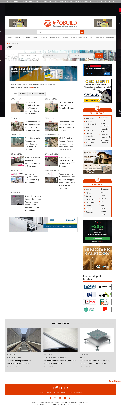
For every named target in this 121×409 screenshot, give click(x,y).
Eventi (91, 37)
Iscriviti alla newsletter (82, 1)
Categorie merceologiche (79, 37)
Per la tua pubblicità (60, 392)
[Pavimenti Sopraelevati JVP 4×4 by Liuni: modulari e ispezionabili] (97, 340)
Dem (15, 94)
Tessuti (103, 211)
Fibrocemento (105, 189)
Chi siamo (41, 392)
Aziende (9, 37)
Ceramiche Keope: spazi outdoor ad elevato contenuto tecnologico (66, 125)
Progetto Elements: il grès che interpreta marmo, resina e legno (33, 161)
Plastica (103, 199)
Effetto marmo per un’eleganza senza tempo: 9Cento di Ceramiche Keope (32, 125)
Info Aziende (43, 37)
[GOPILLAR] (89, 309)
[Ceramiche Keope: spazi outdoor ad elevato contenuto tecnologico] (51, 125)
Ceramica (89, 209)
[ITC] (89, 287)
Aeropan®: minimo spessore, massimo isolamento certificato (59, 361)
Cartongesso (90, 202)
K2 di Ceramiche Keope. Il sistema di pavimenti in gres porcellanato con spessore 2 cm (67, 144)
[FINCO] (105, 302)
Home (8, 43)
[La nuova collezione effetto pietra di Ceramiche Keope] (51, 106)
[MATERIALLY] (105, 287)
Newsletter (110, 37)
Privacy (81, 405)
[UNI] (89, 294)
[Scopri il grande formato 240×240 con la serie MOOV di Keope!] (51, 161)
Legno (102, 192)
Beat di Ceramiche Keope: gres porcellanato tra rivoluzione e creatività (32, 144)
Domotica (89, 130)
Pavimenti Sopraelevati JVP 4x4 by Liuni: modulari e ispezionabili (95, 361)
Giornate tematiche (36, 94)
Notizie (35, 37)
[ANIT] (105, 294)
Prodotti (17, 37)
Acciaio (88, 190)
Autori (49, 392)
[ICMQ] (89, 302)
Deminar (23, 94)
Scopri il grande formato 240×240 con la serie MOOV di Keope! (67, 161)
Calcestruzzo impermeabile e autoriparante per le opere (19, 361)
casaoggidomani (26, 1)
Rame (102, 205)
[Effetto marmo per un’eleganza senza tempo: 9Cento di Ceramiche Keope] (17, 125)
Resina (102, 208)
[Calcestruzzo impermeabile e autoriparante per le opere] (24, 340)
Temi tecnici (26, 37)
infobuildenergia (12, 1)
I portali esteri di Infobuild (43, 1)
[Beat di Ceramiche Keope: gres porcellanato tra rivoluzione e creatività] (17, 142)
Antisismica (90, 119)
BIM (87, 127)
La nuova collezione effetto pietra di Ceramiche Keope (67, 105)
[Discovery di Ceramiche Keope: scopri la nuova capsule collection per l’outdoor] (17, 106)
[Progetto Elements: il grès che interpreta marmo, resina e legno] (17, 161)
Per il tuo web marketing (63, 1)
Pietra (102, 195)
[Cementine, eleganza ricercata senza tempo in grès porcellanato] (17, 177)
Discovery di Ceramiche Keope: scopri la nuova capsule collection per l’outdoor (32, 108)
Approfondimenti (55, 37)
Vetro (102, 214)
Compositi (89, 212)
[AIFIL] (105, 309)
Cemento (89, 206)
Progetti (65, 37)
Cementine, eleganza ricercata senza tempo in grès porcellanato (33, 178)
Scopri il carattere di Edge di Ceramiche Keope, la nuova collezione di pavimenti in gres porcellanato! (33, 203)
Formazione (100, 37)
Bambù (88, 196)
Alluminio (89, 193)
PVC (102, 202)
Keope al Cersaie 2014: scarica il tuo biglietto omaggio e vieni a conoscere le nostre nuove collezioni (67, 181)
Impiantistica (90, 139)
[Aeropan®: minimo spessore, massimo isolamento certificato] (60, 340)
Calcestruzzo (90, 199)
